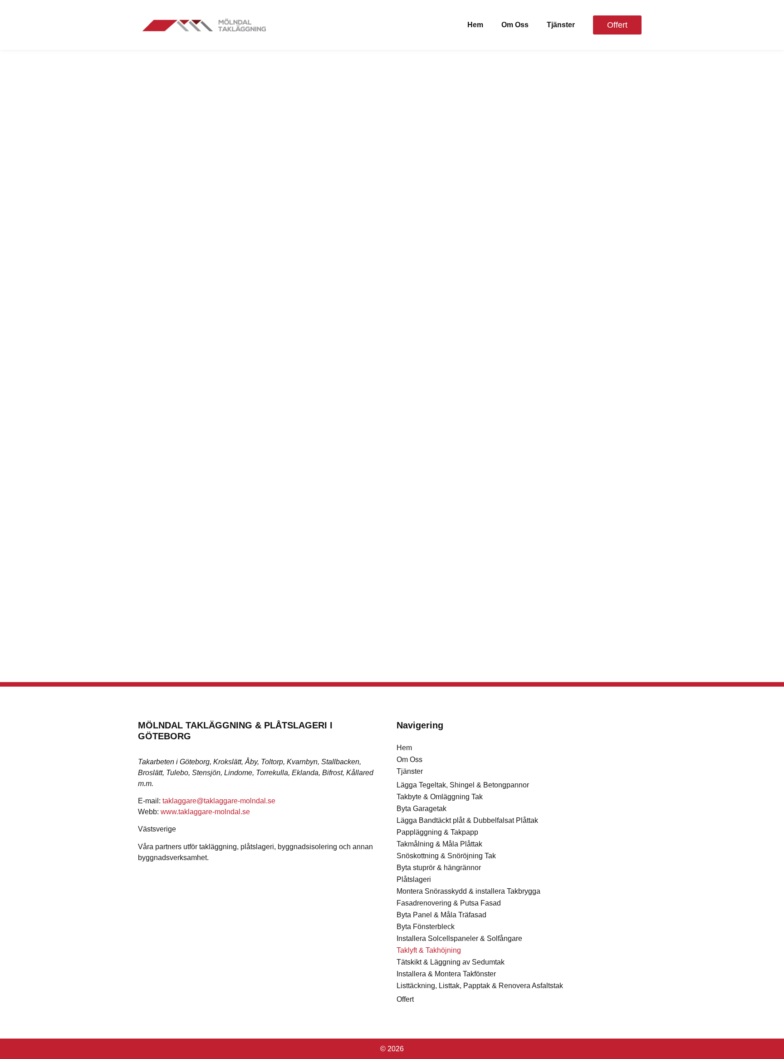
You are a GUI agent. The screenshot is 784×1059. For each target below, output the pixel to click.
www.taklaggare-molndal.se (205, 812)
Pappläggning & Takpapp (437, 832)
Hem (475, 25)
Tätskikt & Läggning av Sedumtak (451, 962)
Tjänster (561, 25)
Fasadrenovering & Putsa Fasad (449, 903)
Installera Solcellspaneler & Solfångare (459, 938)
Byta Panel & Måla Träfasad (441, 915)
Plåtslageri (414, 879)
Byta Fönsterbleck (426, 926)
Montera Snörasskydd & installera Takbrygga (468, 891)
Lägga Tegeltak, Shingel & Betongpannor (463, 785)
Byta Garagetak (421, 808)
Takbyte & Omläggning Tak (440, 797)
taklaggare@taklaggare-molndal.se (218, 801)
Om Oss (515, 25)
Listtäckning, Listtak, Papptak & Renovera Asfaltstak (480, 986)
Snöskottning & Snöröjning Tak (446, 856)
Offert (405, 999)
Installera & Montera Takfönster (446, 974)
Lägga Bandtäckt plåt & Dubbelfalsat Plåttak (467, 820)
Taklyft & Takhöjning (429, 950)
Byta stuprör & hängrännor (439, 867)
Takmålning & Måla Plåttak (439, 844)
